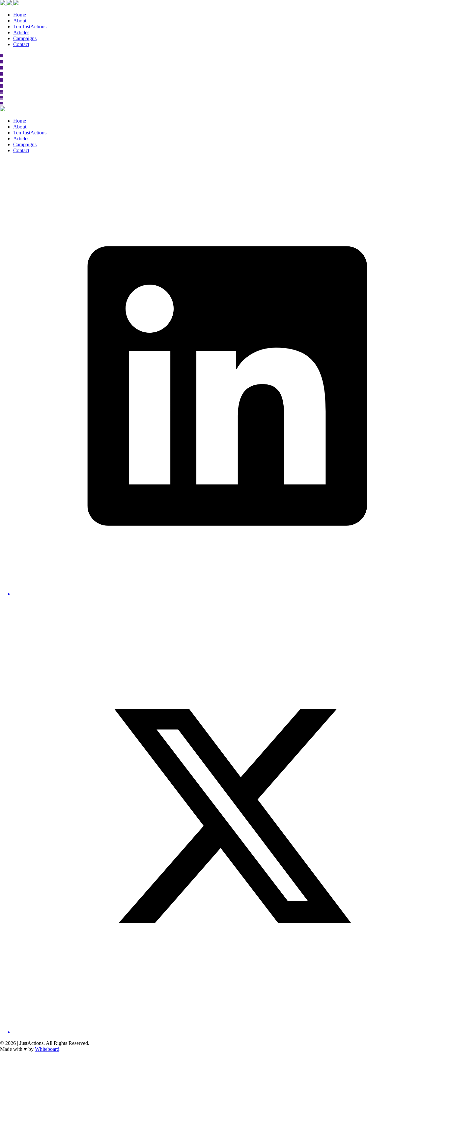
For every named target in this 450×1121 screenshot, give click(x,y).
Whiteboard (47, 1049)
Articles (21, 32)
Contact (21, 44)
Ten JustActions (29, 26)
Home (19, 14)
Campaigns (25, 38)
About (19, 20)
